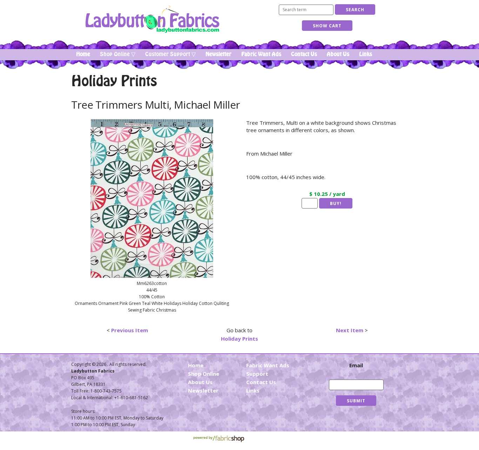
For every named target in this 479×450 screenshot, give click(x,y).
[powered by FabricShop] (218, 439)
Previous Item (129, 330)
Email (356, 365)
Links (365, 54)
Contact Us (304, 54)
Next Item (349, 330)
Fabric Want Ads (261, 54)
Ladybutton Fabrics (152, 18)
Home (83, 54)
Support (257, 373)
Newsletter (218, 54)
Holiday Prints (239, 338)
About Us (338, 54)
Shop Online (203, 373)
